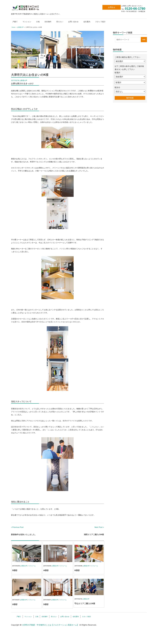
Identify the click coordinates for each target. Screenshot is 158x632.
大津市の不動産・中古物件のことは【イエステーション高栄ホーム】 (50, 625)
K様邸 (77, 570)
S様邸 (14, 570)
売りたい (59, 22)
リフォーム (32, 566)
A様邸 (46, 570)
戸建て (15, 22)
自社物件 (47, 22)
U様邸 (14, 604)
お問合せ (111, 7)
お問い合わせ (73, 22)
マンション (27, 22)
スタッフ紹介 (100, 22)
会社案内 (86, 22)
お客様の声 (23, 80)
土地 (38, 22)
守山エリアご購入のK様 (84, 603)
